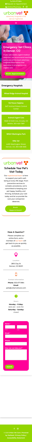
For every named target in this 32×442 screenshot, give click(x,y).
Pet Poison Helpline (16, 103)
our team (19, 241)
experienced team (15, 176)
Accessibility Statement (16, 438)
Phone (7, 340)
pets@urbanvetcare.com (16, 288)
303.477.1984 (19, 283)
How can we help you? (14, 348)
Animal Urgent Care (16, 118)
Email (7, 333)
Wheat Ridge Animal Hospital (16, 93)
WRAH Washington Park (16, 134)
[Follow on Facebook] (14, 428)
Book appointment (15, 74)
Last (18, 329)
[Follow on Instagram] (17, 428)
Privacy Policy (20, 435)
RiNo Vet (16, 141)
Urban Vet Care (15, 433)
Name (7, 324)
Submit (9, 367)
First (6, 329)
